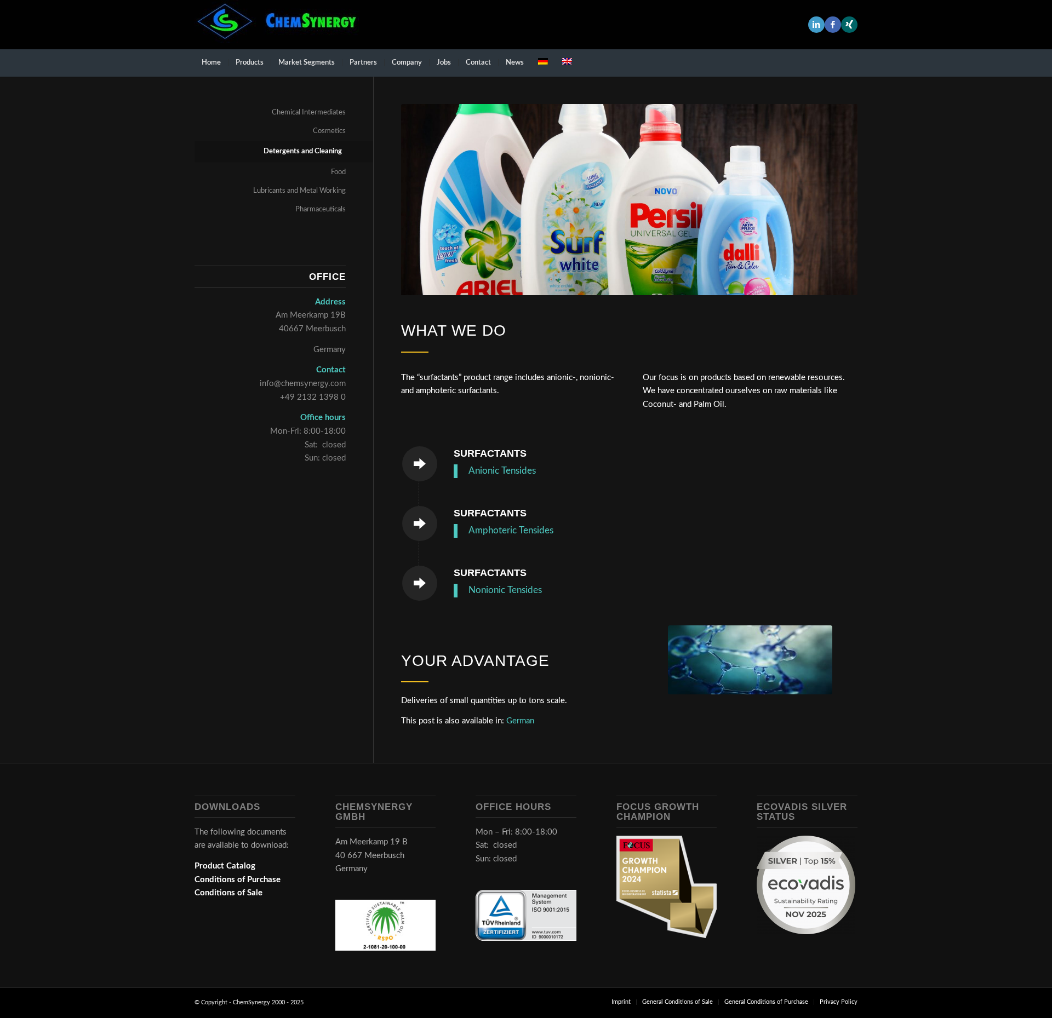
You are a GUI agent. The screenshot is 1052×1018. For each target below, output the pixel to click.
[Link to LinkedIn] (816, 24)
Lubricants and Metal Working (299, 190)
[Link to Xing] (849, 24)
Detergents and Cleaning (303, 151)
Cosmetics (329, 131)
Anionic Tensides (502, 471)
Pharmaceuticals (320, 209)
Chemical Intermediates (309, 112)
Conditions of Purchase (238, 880)
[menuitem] (211, 63)
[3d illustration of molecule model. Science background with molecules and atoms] (750, 659)
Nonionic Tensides (505, 590)
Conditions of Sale (228, 893)
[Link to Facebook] (833, 24)
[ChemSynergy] (277, 24)
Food (338, 172)
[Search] (850, 63)
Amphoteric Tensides (510, 530)
